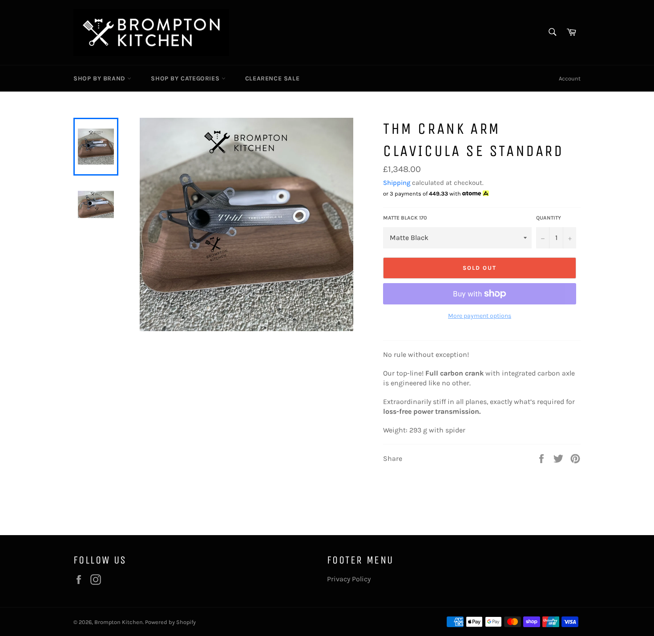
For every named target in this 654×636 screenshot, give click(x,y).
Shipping (396, 183)
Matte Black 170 (405, 218)
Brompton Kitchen (118, 622)
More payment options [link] (479, 316)
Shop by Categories (186, 78)
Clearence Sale (272, 78)
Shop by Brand (100, 78)
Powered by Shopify (170, 622)
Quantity (548, 218)
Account (570, 78)
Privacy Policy (349, 579)
